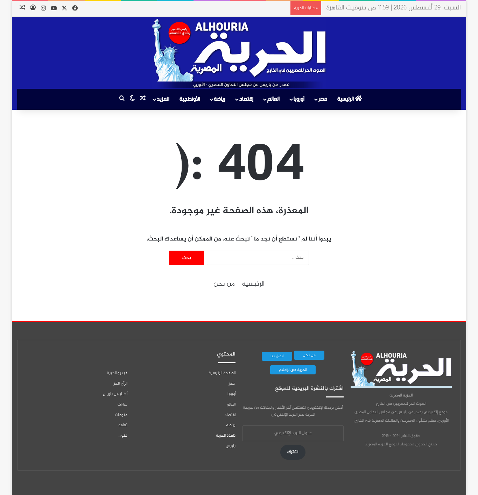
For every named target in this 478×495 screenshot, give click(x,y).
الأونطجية (190, 99)
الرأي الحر (120, 383)
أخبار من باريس (115, 393)
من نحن (224, 284)
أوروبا (299, 99)
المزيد (163, 99)
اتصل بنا (276, 356)
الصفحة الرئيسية (222, 373)
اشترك (292, 452)
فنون (123, 435)
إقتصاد (246, 99)
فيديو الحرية (117, 373)
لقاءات (122, 404)
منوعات (121, 414)
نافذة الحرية (226, 435)
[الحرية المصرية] (239, 53)
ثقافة (122, 425)
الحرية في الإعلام (293, 369)
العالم (273, 99)
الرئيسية (346, 99)
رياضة (219, 99)
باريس (231, 446)
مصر (322, 99)
